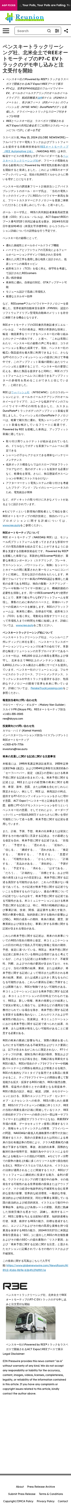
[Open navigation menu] (6, 30)
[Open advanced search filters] (57, 31)
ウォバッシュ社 (20, 392)
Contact (63, 1501)
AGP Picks (8, 5)
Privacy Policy (45, 1501)
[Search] (49, 31)
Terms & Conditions (51, 1494)
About (20, 1486)
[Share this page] (66, 30)
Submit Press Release (22, 1494)
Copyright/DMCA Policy (18, 1501)
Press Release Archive (41, 1486)
